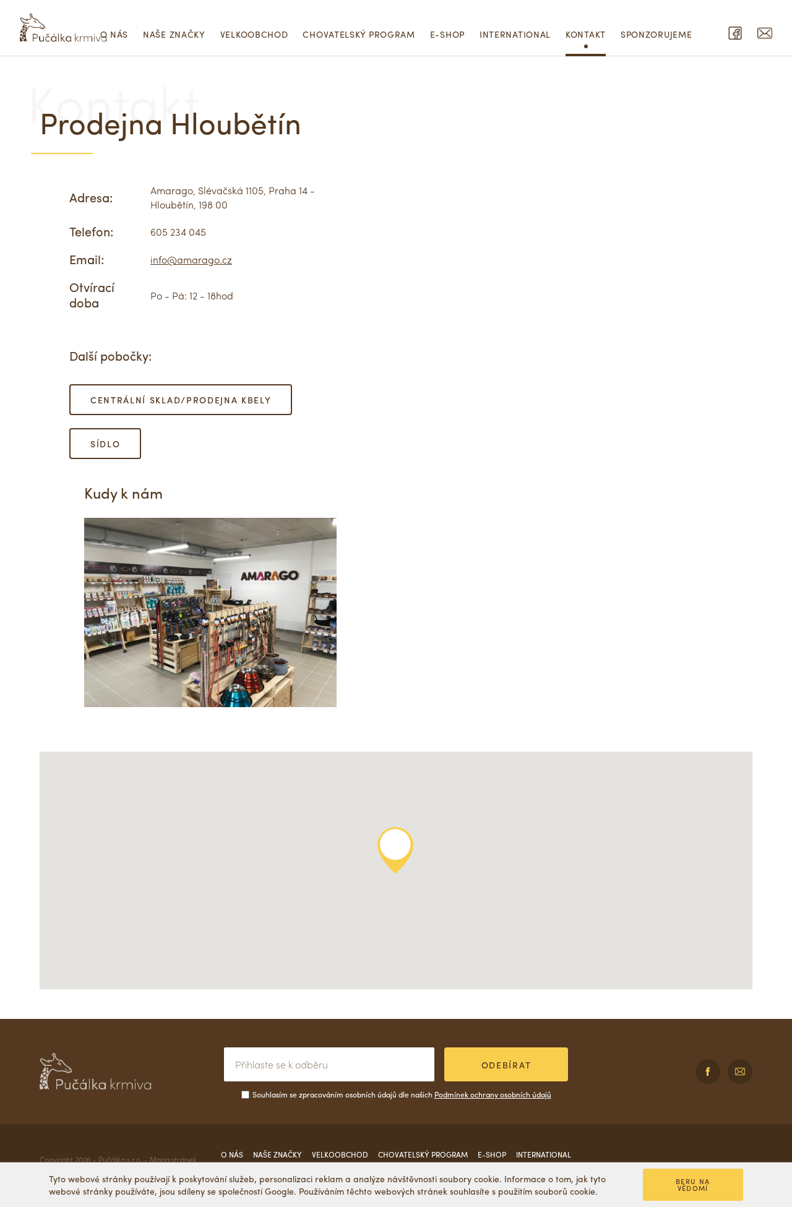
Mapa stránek (173, 1159)
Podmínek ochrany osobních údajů (492, 1094)
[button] (395, 850)
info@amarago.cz (191, 259)
